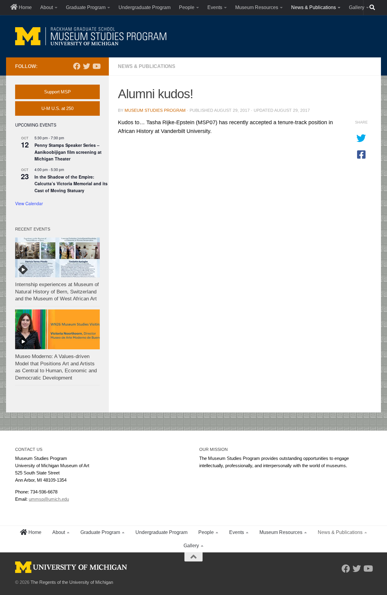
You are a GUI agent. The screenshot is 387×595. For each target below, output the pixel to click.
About (46, 7)
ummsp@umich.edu (49, 499)
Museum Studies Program (155, 110)
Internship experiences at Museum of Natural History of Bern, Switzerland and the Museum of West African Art (57, 292)
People (186, 7)
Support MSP (57, 91)
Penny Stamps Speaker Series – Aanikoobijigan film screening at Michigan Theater (68, 152)
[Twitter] (86, 66)
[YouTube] (96, 66)
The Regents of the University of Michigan (72, 582)
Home (25, 7)
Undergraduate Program (145, 7)
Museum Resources (256, 7)
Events (214, 7)
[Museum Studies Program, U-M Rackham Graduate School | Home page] (90, 36)
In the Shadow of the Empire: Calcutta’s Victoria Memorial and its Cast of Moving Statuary (71, 183)
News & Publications (313, 7)
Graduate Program (86, 7)
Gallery (356, 7)
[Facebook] (76, 66)
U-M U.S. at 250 (57, 108)
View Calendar (29, 203)
